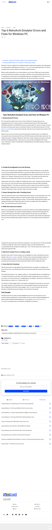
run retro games (28, 67)
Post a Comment (4, 340)
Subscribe (26, 391)
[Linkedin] (16, 514)
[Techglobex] (4, 514)
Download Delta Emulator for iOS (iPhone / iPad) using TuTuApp (19, 62)
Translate (23, 343)
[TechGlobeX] (12, 2)
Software (8, 27)
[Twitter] (12, 514)
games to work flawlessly (7, 129)
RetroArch (40, 187)
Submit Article (15, 506)
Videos (15, 508)
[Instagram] (22, 514)
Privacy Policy (37, 508)
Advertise (38, 506)
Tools (14, 27)
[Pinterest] (19, 514)
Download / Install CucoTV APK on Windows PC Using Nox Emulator (20, 60)
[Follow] (7, 514)
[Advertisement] (26, 15)
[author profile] (4, 37)
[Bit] (26, 514)
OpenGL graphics (13, 257)
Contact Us (37, 504)
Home (2, 27)
